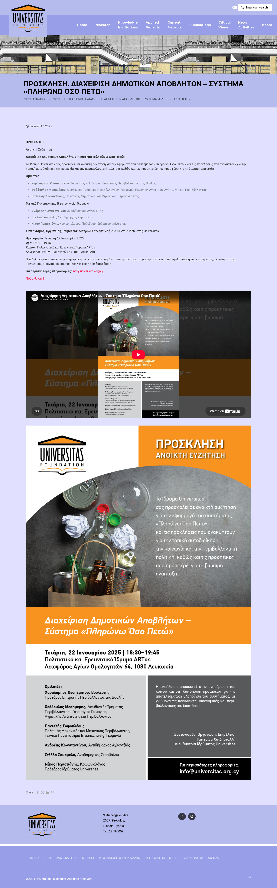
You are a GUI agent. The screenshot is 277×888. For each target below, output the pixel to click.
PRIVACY (33, 858)
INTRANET (87, 858)
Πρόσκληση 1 (35, 278)
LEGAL (48, 858)
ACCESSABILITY (66, 858)
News (56, 99)
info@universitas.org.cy (88, 271)
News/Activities (34, 99)
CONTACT (214, 858)
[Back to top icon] (249, 877)
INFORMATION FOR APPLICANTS (119, 858)
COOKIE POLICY (194, 858)
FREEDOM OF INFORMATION (162, 858)
